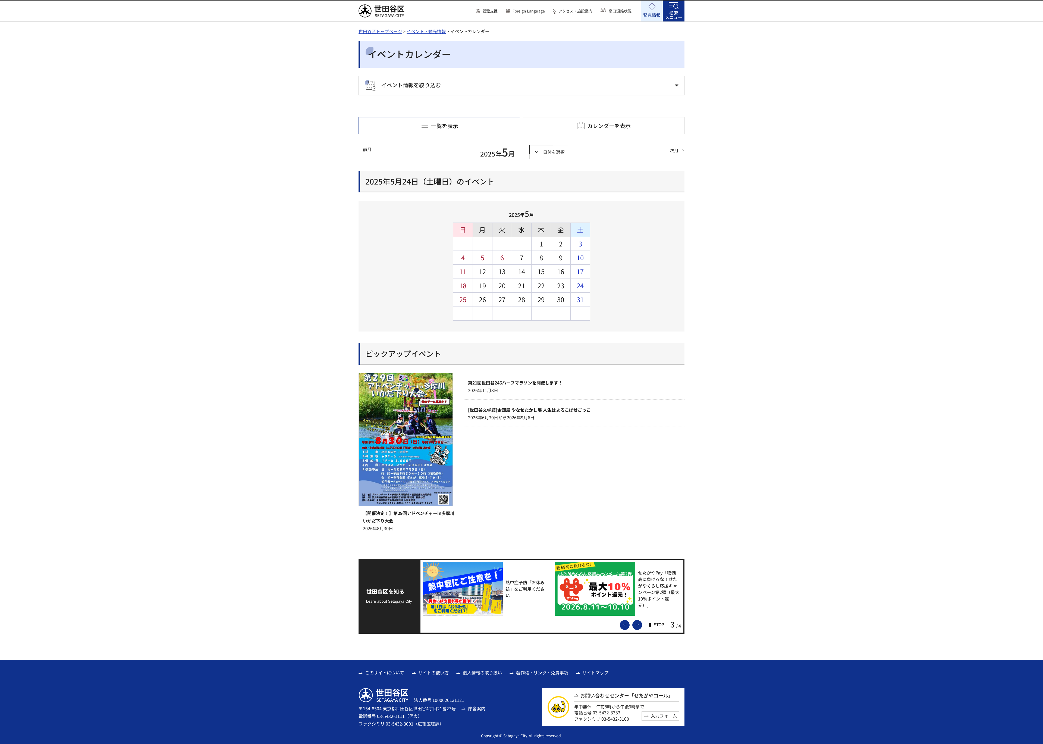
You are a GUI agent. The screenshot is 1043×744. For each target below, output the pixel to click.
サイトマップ (595, 673)
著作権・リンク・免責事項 (542, 673)
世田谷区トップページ (380, 31)
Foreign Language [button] (529, 11)
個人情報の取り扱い (482, 673)
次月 (674, 150)
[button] (487, 11)
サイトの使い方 (433, 673)
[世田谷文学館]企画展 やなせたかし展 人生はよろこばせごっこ (529, 410)
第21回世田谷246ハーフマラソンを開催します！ (515, 382)
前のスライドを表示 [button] (629, 624)
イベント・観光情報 (426, 31)
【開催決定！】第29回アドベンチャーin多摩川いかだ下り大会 (408, 517)
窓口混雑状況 (620, 11)
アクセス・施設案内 (575, 11)
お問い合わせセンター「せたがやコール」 (626, 695)
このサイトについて (384, 673)
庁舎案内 (476, 708)
